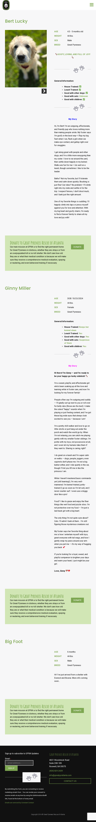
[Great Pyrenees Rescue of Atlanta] (6, 5)
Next (44, 91)
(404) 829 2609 (56, 771)
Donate (77, 247)
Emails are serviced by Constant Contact (19, 803)
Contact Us (70, 781)
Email (8, 758)
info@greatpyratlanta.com (60, 775)
